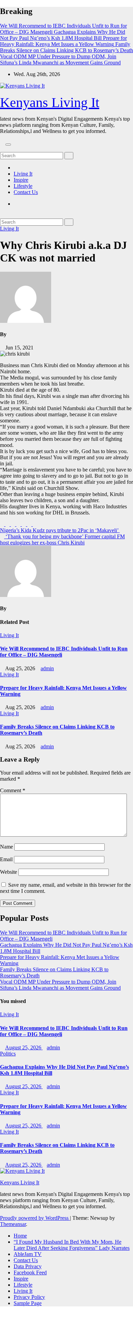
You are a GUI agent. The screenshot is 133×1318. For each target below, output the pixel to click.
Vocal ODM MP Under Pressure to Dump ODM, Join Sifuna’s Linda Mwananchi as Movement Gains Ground (60, 985)
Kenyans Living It (49, 102)
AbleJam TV (28, 1254)
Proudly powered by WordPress (35, 1218)
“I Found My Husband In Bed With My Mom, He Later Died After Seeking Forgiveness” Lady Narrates (72, 1245)
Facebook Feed (30, 1272)
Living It (23, 174)
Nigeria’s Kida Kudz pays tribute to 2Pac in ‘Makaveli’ (60, 530)
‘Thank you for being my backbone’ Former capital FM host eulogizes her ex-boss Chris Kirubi (62, 539)
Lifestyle (23, 186)
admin (47, 668)
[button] (2, 149)
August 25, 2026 (24, 1047)
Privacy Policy (29, 1297)
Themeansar (13, 1224)
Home (20, 1236)
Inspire (21, 180)
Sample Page (28, 1303)
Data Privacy (28, 1266)
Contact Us (26, 192)
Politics (8, 1054)
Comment (12, 790)
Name (6, 847)
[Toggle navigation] (8, 145)
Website (8, 872)
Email (6, 859)
